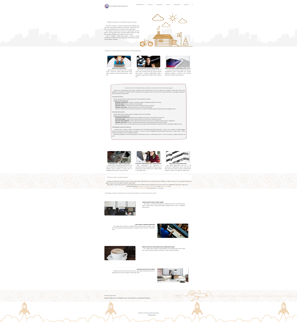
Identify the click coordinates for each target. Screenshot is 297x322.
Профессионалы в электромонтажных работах (178, 163)
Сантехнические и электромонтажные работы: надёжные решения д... (148, 163)
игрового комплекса (164, 186)
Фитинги (168, 4)
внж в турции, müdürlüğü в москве (139, 188)
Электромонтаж (159, 4)
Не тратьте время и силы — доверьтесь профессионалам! (119, 163)
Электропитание (177, 4)
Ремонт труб (150, 4)
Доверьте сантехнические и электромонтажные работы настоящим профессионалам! (158, 247)
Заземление (186, 4)
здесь (157, 188)
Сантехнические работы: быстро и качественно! (146, 269)
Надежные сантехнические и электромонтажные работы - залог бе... (178, 68)
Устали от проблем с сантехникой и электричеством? (145, 224)
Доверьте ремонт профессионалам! (119, 68)
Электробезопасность (140, 4)
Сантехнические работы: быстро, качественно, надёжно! (148, 68)
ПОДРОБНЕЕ (178, 296)
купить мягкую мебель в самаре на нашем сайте (147, 186)
